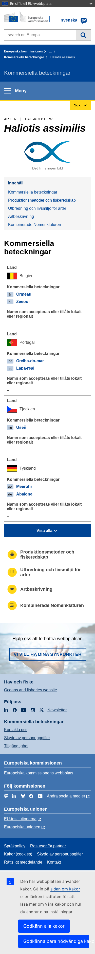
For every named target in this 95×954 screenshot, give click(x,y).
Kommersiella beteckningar (24, 57)
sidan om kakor (65, 888)
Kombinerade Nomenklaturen (34, 224)
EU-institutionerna (20, 819)
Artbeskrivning (21, 216)
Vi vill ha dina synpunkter (48, 654)
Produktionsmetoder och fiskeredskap (42, 200)
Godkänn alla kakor (44, 926)
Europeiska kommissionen (23, 51)
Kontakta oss (15, 730)
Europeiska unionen (22, 827)
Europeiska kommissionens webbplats (38, 773)
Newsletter (57, 710)
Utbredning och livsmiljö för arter (37, 208)
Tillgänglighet (16, 746)
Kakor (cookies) (18, 854)
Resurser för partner (48, 846)
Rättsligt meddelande (23, 862)
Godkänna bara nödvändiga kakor (56, 941)
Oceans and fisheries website (30, 690)
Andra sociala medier (66, 796)
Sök (83, 35)
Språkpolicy (14, 846)
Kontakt (54, 862)
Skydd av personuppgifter (27, 738)
